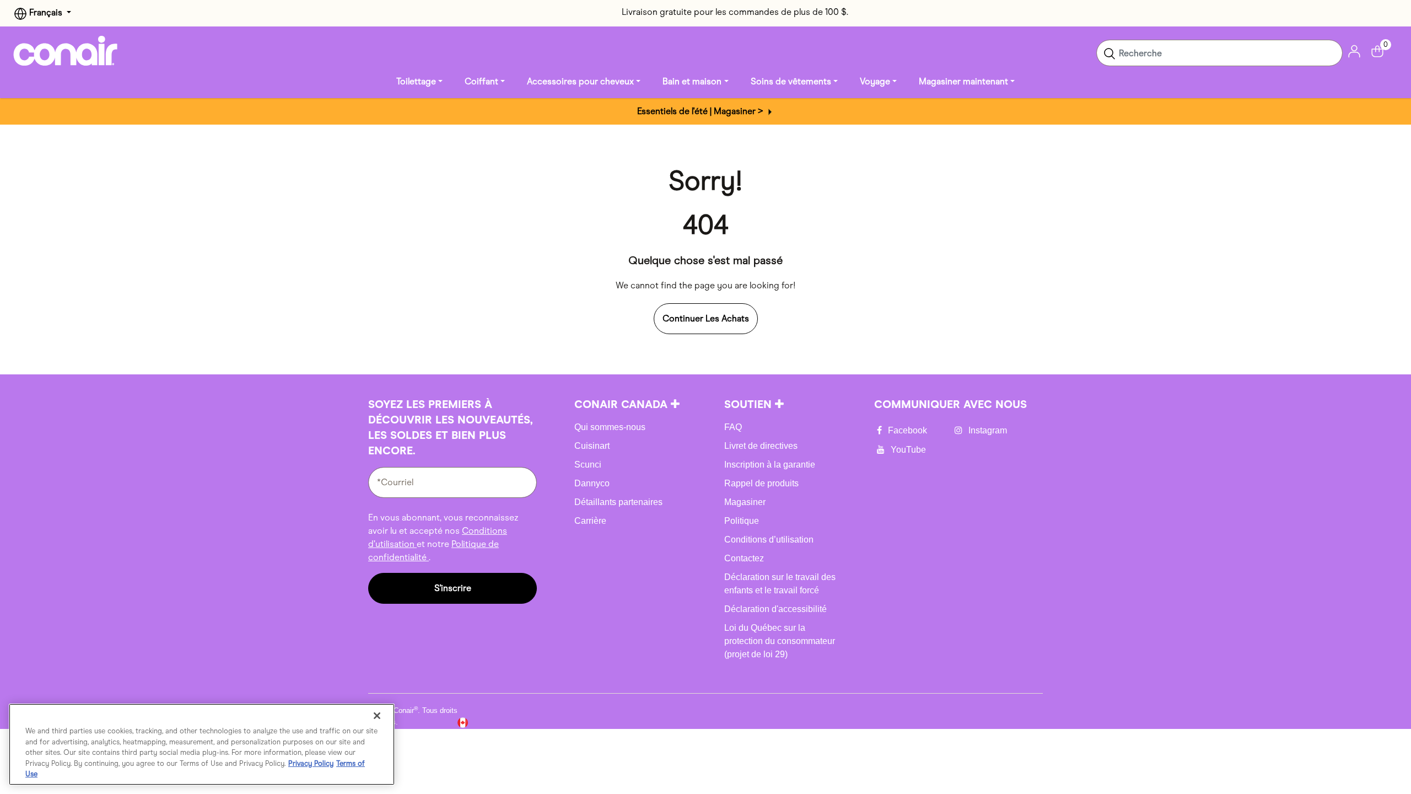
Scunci (587, 464)
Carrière (590, 520)
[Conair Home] (65, 50)
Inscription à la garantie (769, 464)
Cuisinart (592, 445)
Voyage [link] (875, 81)
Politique (741, 520)
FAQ (733, 427)
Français (45, 12)
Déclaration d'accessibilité (775, 609)
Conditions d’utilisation (769, 539)
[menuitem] (419, 81)
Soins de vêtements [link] (791, 81)
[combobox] (1219, 53)
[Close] (377, 716)
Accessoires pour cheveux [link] (580, 81)
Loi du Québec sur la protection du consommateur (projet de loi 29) (779, 641)
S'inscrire (452, 588)
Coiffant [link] (481, 81)
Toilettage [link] (416, 81)
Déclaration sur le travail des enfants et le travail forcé (780, 583)
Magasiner (745, 502)
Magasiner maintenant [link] (963, 81)
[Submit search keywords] (1109, 53)
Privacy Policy (310, 763)
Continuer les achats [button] (706, 318)
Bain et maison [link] (692, 81)
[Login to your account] (1354, 50)
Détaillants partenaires (618, 502)
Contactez (744, 558)
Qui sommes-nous (609, 427)
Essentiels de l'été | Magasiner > (701, 111)
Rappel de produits (761, 483)
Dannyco (592, 483)
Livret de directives (761, 445)
